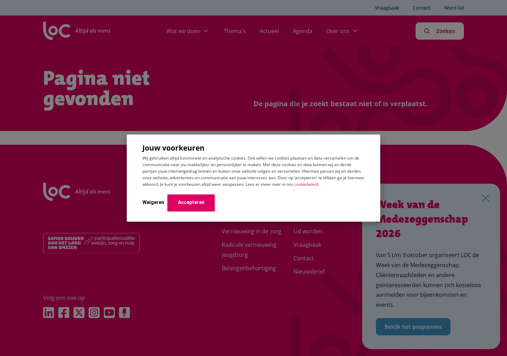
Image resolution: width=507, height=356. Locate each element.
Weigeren (153, 202)
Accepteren (191, 202)
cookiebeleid (306, 184)
